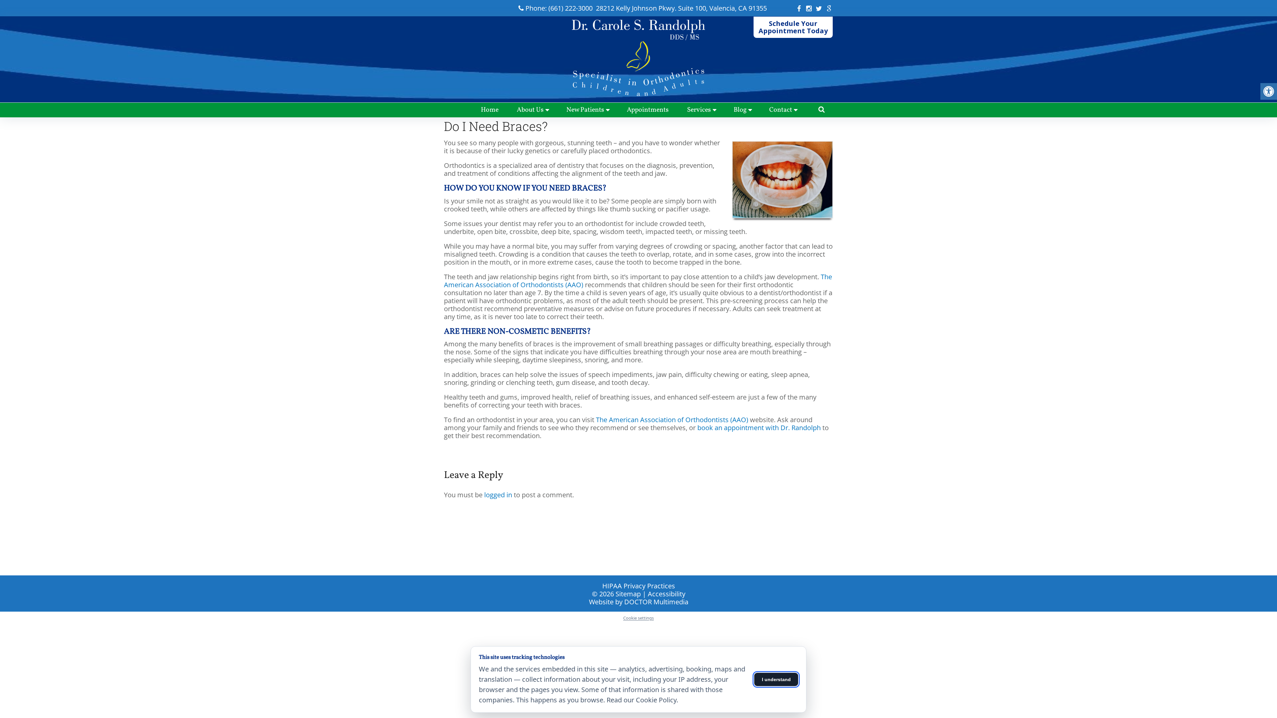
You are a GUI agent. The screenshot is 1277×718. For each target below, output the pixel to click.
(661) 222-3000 (570, 8)
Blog (740, 110)
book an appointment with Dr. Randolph (759, 427)
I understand (776, 679)
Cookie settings (638, 618)
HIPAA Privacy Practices (638, 585)
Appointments (648, 110)
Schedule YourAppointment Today (793, 27)
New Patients (585, 110)
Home (489, 110)
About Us (530, 110)
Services (699, 110)
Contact (780, 110)
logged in (498, 494)
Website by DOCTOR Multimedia (638, 601)
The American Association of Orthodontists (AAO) (672, 419)
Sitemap (628, 593)
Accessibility (666, 593)
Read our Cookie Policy (641, 699)
